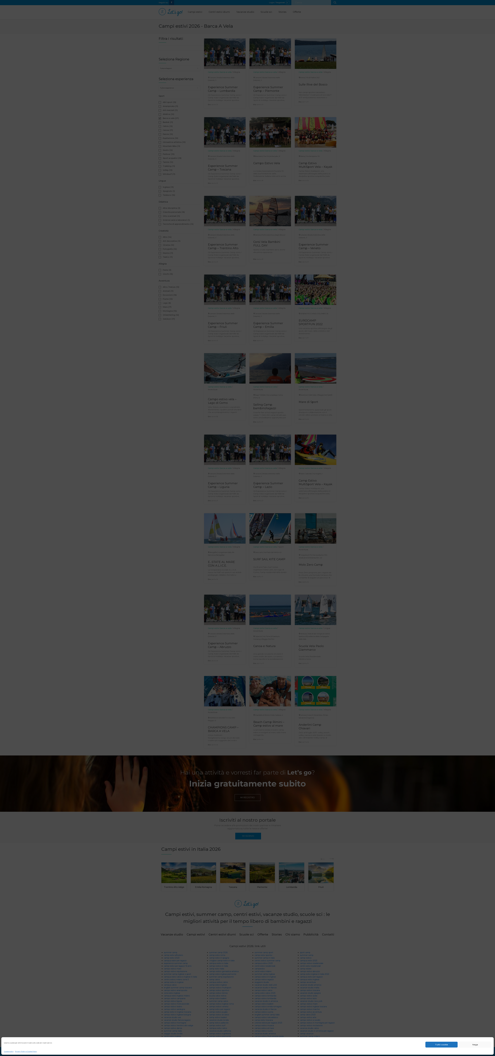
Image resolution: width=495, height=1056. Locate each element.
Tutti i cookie (441, 1044)
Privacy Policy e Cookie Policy (26, 1051)
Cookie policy (9, 1051)
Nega (475, 1044)
